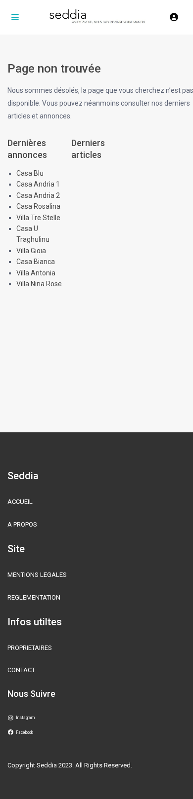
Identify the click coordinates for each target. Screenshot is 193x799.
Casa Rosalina (38, 206)
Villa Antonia (35, 273)
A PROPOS (22, 524)
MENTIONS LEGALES (37, 574)
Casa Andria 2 (38, 195)
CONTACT (21, 670)
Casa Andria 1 (38, 184)
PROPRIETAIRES (29, 647)
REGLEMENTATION (33, 597)
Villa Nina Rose (39, 284)
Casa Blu (30, 173)
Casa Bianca (35, 262)
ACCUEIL (20, 501)
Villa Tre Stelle (38, 218)
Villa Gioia (31, 251)
